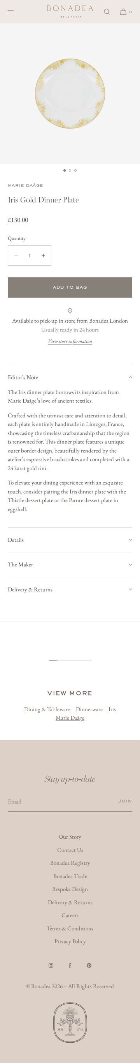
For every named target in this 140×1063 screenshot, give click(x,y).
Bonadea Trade (70, 876)
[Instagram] (51, 965)
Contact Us (70, 850)
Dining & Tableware (47, 709)
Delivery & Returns (30, 589)
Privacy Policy (70, 941)
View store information (70, 341)
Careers (70, 915)
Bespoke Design (70, 889)
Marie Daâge (25, 185)
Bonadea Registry (70, 862)
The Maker (20, 564)
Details (16, 539)
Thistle (16, 500)
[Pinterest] (89, 965)
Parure (76, 500)
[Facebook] (70, 965)
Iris (112, 709)
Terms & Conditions (70, 928)
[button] (107, 11)
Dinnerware (89, 709)
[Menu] (17, 11)
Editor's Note (23, 377)
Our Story (70, 836)
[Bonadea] (70, 11)
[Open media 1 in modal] (70, 93)
